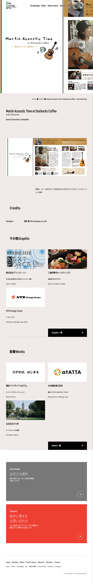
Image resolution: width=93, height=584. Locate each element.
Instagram (58, 566)
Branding (15, 562)
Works (43, 6)
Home (8, 562)
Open (86, 6)
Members (71, 6)
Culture (13, 566)
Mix (26, 566)
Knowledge (20, 566)
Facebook (50, 566)
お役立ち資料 (32, 566)
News (7, 566)
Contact (80, 6)
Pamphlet (25, 119)
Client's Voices (53, 6)
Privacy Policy (42, 566)
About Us (63, 6)
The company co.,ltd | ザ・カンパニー (11, 5)
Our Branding (35, 6)
